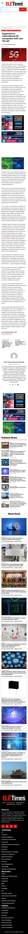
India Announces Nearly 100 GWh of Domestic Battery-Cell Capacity (12, 538)
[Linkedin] (12, 384)
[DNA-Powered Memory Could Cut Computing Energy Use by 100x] (5, 471)
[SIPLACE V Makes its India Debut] (5, 487)
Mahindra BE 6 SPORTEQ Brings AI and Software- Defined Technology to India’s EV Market (18, 479)
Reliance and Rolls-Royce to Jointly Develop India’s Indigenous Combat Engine (17, 496)
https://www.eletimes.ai (14, 364)
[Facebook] (10, 384)
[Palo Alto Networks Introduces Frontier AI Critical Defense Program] (14, 606)
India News (10, 27)
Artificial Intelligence (14, 459)
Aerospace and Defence (14, 493)
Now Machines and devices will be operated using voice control (20, 343)
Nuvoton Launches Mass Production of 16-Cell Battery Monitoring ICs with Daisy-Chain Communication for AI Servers (13, 755)
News (6, 27)
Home (2, 27)
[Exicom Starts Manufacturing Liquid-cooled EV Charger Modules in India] (14, 553)
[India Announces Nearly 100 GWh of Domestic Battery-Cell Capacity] (14, 527)
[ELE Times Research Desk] (14, 356)
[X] (15, 384)
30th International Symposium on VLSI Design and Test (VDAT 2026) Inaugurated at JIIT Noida (18, 445)
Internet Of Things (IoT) (16, 30)
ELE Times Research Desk (9, 44)
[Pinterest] (11, 826)
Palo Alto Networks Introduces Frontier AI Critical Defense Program (13, 618)
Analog (11, 442)
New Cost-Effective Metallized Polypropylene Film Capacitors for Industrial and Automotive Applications (13, 700)
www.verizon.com (6, 334)
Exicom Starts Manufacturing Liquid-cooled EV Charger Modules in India (12, 565)
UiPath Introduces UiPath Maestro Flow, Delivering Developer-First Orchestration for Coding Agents (13, 673)
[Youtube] (18, 384)
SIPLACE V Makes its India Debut (18, 487)
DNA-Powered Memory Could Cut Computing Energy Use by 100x (11, 727)
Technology (9, 30)
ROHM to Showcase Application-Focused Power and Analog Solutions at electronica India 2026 (13, 645)
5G (11, 323)
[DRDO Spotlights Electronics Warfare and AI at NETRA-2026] (14, 770)
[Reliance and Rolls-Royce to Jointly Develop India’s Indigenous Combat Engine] (5, 495)
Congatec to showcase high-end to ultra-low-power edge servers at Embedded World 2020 (7, 344)
